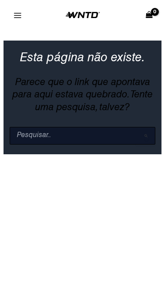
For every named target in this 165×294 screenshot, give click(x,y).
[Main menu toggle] (17, 15)
